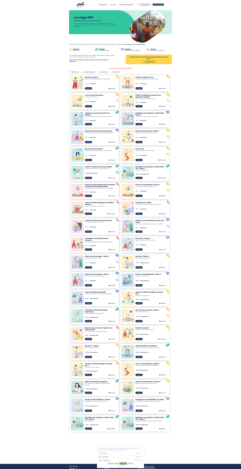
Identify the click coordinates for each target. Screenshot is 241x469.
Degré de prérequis (89, 72)
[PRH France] (81, 7)
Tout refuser (130, 463)
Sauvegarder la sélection (113, 463)
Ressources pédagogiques (126, 4)
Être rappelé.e (146, 4)
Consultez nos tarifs (150, 61)
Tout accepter (123, 463)
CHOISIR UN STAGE (158, 4)
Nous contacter (74, 466)
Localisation (104, 72)
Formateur (117, 72)
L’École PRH (113, 4)
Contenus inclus (106, 460)
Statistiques (105, 456)
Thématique (75, 72)
